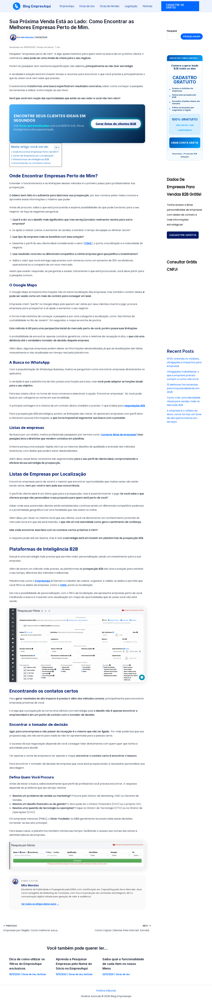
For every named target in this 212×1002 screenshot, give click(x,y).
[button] (180, 6)
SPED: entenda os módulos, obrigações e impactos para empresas (184, 362)
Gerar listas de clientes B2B (116, 123)
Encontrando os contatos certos (32, 163)
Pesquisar (191, 36)
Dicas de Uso (87, 6)
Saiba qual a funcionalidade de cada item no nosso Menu (123, 963)
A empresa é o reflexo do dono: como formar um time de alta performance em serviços (184, 416)
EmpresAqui (67, 6)
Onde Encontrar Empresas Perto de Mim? (36, 151)
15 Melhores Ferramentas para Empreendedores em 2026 (183, 388)
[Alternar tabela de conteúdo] (55, 147)
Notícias (147, 6)
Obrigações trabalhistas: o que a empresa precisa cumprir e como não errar (183, 375)
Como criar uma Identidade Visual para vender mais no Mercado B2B (183, 401)
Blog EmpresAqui (37, 6)
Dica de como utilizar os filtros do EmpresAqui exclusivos (27, 963)
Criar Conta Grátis (184, 142)
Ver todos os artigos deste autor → (40, 904)
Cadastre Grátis (182, 234)
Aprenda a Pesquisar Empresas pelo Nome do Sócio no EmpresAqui (74, 963)
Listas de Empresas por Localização (33, 155)
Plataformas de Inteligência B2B (31, 159)
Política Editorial (106, 990)
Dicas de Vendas (109, 6)
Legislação (131, 6)
